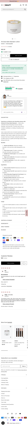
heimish (3, 43)
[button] (4, 46)
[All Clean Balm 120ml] (7, 332)
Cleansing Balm (9, 43)
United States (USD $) (14, 423)
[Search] (25, 9)
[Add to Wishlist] (10, 326)
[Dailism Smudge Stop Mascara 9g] (19, 332)
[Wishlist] (23, 5)
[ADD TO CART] (10, 337)
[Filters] (22, 263)
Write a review (10, 263)
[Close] (25, 65)
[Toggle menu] (2, 5)
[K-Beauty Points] (3, 423)
